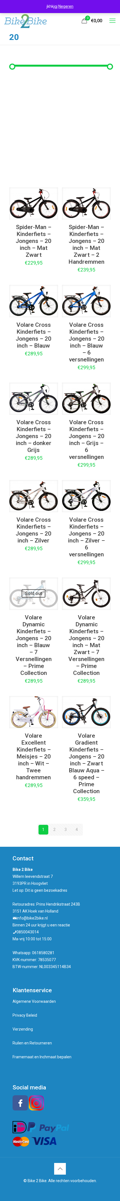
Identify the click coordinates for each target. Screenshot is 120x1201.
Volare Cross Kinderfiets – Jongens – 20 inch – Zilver (33, 530)
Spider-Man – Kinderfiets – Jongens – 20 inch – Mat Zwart (33, 241)
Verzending (23, 1029)
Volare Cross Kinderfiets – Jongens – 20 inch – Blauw (33, 335)
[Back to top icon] (60, 1169)
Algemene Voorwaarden (34, 1001)
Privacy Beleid (25, 1015)
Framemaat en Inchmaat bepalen (42, 1057)
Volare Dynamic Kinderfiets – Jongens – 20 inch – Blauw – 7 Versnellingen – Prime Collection (34, 645)
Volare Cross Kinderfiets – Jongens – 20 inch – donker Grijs (33, 436)
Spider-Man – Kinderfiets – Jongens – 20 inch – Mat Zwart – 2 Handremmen (86, 244)
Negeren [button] (65, 6)
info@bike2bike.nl (32, 918)
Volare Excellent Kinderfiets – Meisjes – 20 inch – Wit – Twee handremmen (33, 756)
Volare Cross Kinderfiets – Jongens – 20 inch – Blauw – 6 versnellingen (86, 342)
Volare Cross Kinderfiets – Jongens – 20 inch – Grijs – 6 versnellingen (86, 439)
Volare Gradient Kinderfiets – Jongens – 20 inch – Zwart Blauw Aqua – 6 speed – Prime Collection (86, 763)
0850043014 (27, 932)
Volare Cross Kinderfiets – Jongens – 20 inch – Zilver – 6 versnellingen (86, 537)
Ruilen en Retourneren (32, 1043)
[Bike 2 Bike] (25, 21)
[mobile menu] (112, 21)
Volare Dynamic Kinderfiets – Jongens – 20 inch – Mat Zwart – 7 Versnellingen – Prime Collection (86, 645)
